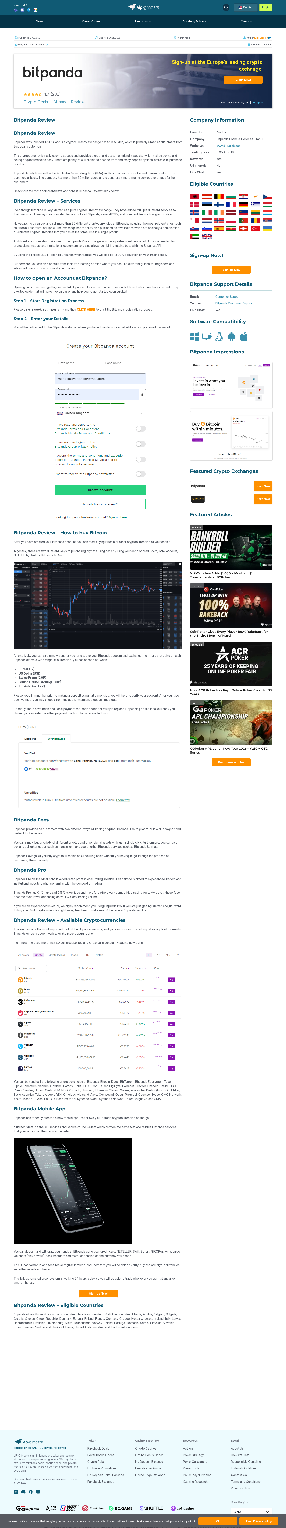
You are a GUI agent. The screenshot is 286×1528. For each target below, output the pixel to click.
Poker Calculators (195, 1462)
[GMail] (35, 9)
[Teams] (16, 9)
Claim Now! (243, 79)
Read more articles (231, 762)
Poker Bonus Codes (100, 1455)
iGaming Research (195, 1482)
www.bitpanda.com (229, 146)
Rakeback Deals (98, 1448)
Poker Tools (191, 1468)
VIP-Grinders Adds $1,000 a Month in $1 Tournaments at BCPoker (221, 575)
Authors (188, 1448)
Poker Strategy (193, 1455)
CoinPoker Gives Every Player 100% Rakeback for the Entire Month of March (229, 633)
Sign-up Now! (98, 1293)
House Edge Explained (150, 1475)
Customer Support (228, 297)
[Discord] (22, 9)
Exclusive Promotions (101, 1468)
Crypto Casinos (145, 1448)
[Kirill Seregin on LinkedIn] (269, 37)
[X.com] (16, 1492)
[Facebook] (30, 1492)
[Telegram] (29, 9)
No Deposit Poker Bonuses (105, 1475)
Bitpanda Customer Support (234, 303)
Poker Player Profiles (197, 1475)
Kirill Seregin (261, 37)
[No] (263, 1523)
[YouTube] (38, 1492)
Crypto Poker (96, 1462)
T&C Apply (257, 102)
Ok (218, 1521)
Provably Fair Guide (148, 1468)
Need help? (21, 5)
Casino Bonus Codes (149, 1455)
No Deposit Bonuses (149, 1462)
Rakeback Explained (100, 1482)
